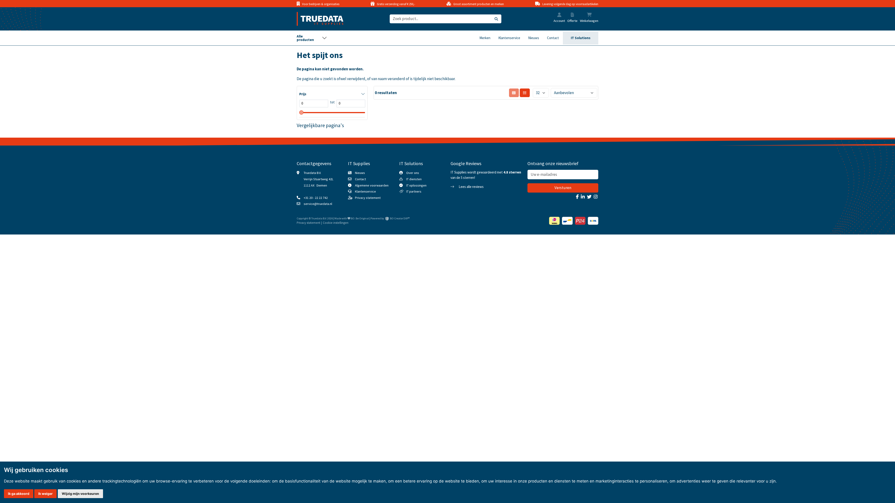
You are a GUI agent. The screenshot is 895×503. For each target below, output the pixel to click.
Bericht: (809, 433)
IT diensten (414, 179)
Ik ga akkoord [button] (18, 494)
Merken (484, 38)
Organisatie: (813, 399)
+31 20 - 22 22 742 (316, 198)
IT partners (413, 191)
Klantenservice (509, 38)
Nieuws (533, 38)
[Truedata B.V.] (317, 19)
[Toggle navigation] (312, 38)
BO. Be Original (360, 218)
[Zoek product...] (496, 19)
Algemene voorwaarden (372, 185)
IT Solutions (580, 38)
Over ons (412, 173)
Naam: (808, 381)
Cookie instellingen (335, 223)
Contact (553, 38)
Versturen (562, 187)
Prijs (302, 94)
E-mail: (808, 416)
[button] (559, 15)
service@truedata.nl (318, 204)
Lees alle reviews (471, 186)
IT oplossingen (416, 185)
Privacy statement (368, 198)
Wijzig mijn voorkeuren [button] (80, 494)
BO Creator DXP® (400, 218)
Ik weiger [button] (45, 494)
